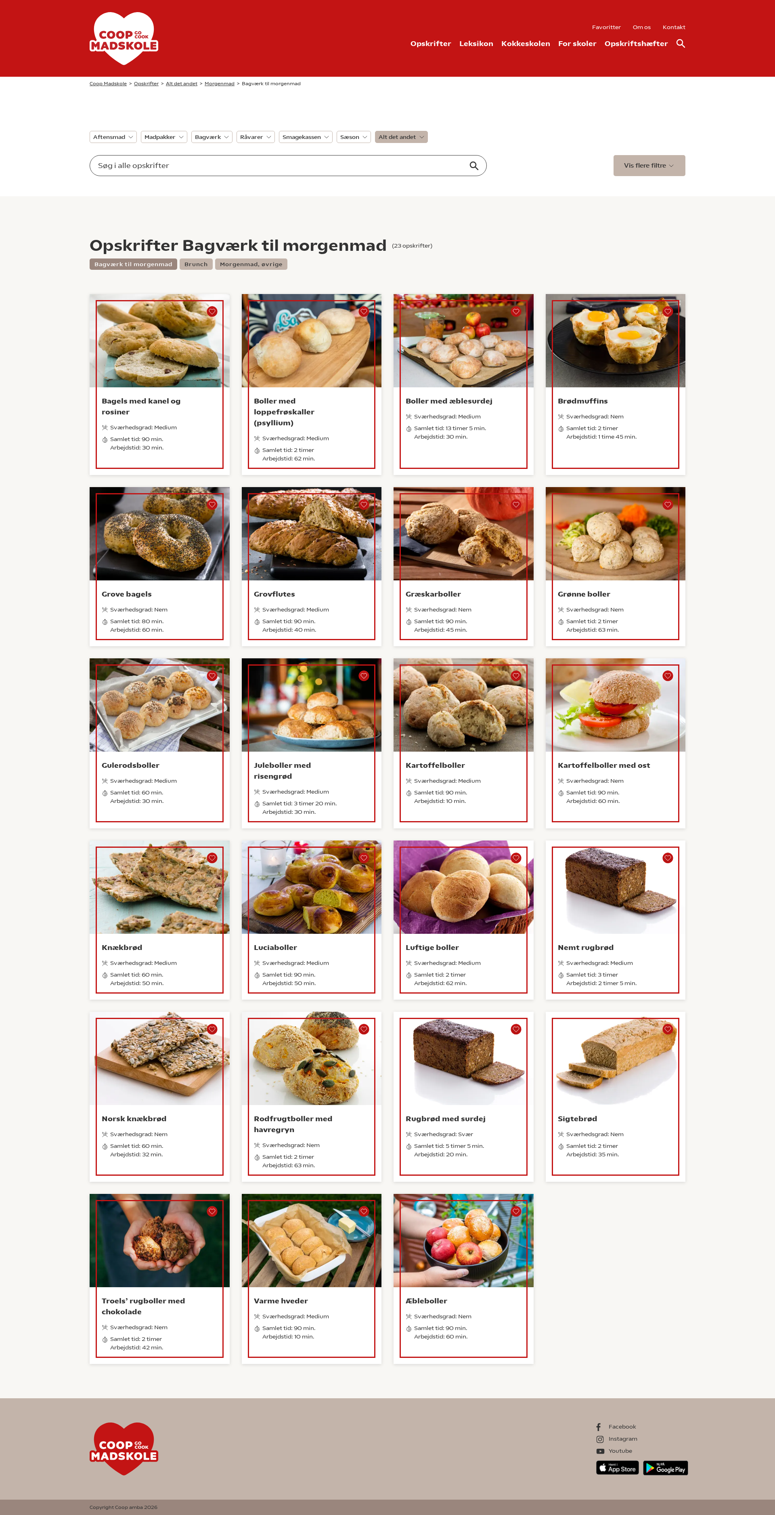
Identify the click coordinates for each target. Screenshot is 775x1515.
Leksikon (476, 43)
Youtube (620, 1451)
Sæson (349, 137)
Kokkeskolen (525, 43)
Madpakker (160, 137)
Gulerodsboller (130, 765)
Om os (642, 27)
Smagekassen (302, 137)
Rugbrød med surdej (446, 1118)
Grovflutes (274, 594)
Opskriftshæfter (636, 43)
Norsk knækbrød (134, 1118)
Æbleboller (426, 1300)
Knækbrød (122, 947)
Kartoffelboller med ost (604, 765)
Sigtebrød (577, 1118)
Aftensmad (109, 137)
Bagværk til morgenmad (133, 264)
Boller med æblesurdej (449, 401)
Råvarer (251, 137)
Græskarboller (433, 594)
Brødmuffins (583, 401)
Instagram (623, 1438)
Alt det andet (397, 137)
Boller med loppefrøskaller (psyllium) (284, 412)
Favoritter (606, 27)
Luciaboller (275, 947)
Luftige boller (432, 947)
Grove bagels (127, 594)
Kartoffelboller (435, 765)
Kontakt (674, 27)
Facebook (622, 1426)
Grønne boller (584, 594)
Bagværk (208, 137)
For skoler (577, 43)
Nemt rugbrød (586, 947)
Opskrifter (431, 43)
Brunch (196, 264)
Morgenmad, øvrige (251, 264)
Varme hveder (281, 1300)
